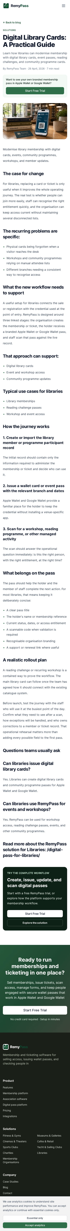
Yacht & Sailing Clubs (49, 1147)
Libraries (42, 1152)
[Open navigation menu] (63, 5)
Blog (5, 1187)
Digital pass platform (15, 1104)
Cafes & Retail (45, 1141)
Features (8, 1087)
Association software (15, 1098)
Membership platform (15, 1093)
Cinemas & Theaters (14, 1141)
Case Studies (10, 1181)
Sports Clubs (10, 1147)
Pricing (7, 1110)
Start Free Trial (35, 90)
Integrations (10, 1116)
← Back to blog (12, 22)
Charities (8, 1152)
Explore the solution (35, 922)
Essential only (35, 1218)
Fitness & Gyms (12, 1135)
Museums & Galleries (49, 1135)
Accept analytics (35, 1225)
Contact (7, 1193)
